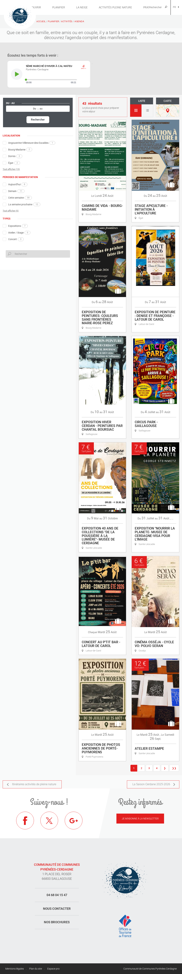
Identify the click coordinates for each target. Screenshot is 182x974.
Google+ (73, 820)
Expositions (16, 225)
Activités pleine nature (115, 7)
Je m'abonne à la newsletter (140, 818)
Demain (15, 191)
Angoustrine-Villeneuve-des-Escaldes (30, 142)
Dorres (14, 156)
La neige (82, 7)
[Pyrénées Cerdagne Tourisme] (20, 15)
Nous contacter (57, 908)
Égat (13, 162)
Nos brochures (57, 922)
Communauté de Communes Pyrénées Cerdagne (150, 968)
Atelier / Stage (18, 232)
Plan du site (35, 968)
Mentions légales (14, 968)
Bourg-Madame (19, 149)
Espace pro (53, 968)
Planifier (58, 7)
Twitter (49, 820)
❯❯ (174, 768)
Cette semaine (19, 197)
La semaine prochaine (23, 204)
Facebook (25, 820)
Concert (14, 239)
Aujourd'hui (16, 184)
